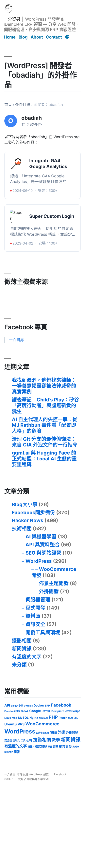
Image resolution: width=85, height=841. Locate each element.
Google (35, 711)
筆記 (50, 746)
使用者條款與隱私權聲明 (33, 779)
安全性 (8, 740)
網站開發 (65, 746)
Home (9, 37)
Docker (39, 705)
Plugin (63, 717)
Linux (7, 717)
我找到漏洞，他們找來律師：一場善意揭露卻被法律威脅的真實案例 (44, 386)
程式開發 (35, 608)
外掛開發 (49, 591)
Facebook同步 (12, 711)
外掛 (61, 732)
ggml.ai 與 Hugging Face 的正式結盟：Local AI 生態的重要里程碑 (44, 458)
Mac (14, 717)
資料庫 (33, 616)
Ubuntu (10, 724)
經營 (55, 746)
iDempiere (57, 711)
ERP (47, 705)
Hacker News (27, 520)
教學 (56, 739)
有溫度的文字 (27, 657)
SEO (70, 718)
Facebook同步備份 (33, 512)
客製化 (16, 740)
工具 (23, 740)
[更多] (67, 37)
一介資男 (12, 19)
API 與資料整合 (43, 544)
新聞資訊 (22, 648)
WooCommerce (42, 724)
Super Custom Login (51, 216)
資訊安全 (35, 624)
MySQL (23, 718)
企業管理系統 (42, 733)
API (7, 705)
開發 (17, 752)
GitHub (8, 779)
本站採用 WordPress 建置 (33, 774)
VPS (21, 724)
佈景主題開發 (54, 583)
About (37, 37)
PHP (53, 717)
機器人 (31, 746)
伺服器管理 (38, 600)
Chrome (28, 705)
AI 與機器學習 (41, 536)
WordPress (39, 561)
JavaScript (72, 711)
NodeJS (43, 718)
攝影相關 (22, 641)
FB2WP (24, 711)
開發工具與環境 (43, 632)
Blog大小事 (24, 504)
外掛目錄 (22, 104)
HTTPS (46, 711)
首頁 (8, 104)
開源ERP (8, 752)
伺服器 (53, 732)
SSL (76, 718)
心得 (29, 740)
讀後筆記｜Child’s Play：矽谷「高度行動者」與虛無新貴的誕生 (45, 405)
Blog (23, 37)
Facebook (61, 705)
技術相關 (22, 528)
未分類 (19, 665)
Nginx (33, 718)
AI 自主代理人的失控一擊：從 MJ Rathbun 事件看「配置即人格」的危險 (44, 425)
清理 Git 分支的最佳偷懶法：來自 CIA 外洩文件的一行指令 (44, 442)
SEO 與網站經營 (43, 553)
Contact (54, 37)
